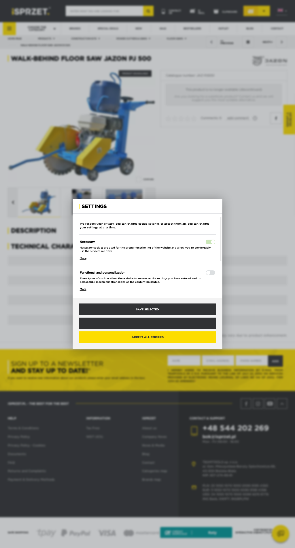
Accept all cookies (148, 337)
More (83, 258)
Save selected (147, 309)
